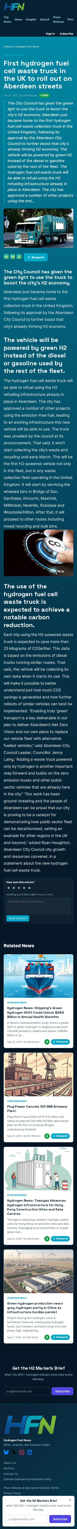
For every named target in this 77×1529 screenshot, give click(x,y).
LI (19, 256)
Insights (31, 19)
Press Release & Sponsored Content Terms (31, 1487)
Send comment (18, 918)
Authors (9, 1468)
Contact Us (11, 1473)
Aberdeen (13, 807)
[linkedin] (29, 1452)
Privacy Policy (12, 1493)
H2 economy (54, 326)
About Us (10, 1462)
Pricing (72, 19)
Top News (7, 19)
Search (44, 19)
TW (12, 256)
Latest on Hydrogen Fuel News (21, 46)
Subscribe (66, 33)
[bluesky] (6, 1452)
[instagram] (21, 1452)
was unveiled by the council (28, 436)
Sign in (50, 33)
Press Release (58, 19)
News (18, 19)
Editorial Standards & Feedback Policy (28, 1479)
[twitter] (13, 1452)
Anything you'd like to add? (29, 894)
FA (6, 256)
